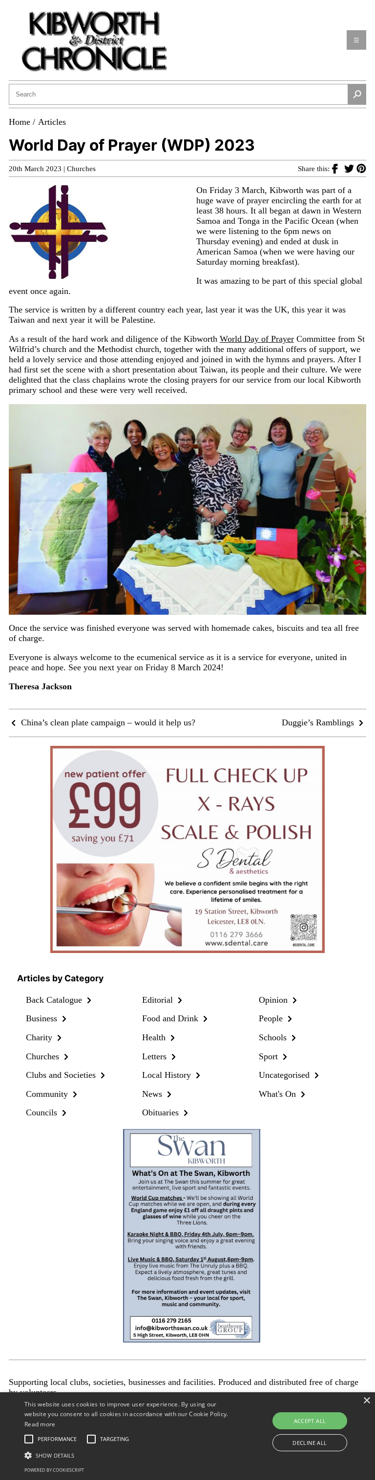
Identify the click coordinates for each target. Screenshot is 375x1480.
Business (43, 1018)
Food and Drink (171, 1018)
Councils (43, 1112)
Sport (269, 1056)
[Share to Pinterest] (361, 168)
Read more (40, 1424)
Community (48, 1094)
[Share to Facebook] (338, 168)
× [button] (366, 1400)
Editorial (158, 1000)
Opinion (274, 1000)
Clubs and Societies (62, 1075)
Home (19, 122)
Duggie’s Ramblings (319, 722)
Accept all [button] (310, 1420)
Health (155, 1037)
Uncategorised (285, 1075)
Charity (40, 1037)
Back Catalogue (55, 1000)
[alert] (187, 1436)
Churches (81, 169)
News (153, 1094)
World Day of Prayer (257, 339)
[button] (130, 1454)
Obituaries (161, 1112)
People (272, 1018)
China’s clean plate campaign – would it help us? (107, 722)
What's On (278, 1094)
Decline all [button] (309, 1442)
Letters (155, 1056)
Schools (274, 1037)
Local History (167, 1075)
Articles (52, 122)
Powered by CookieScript (54, 1470)
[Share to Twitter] (350, 168)
